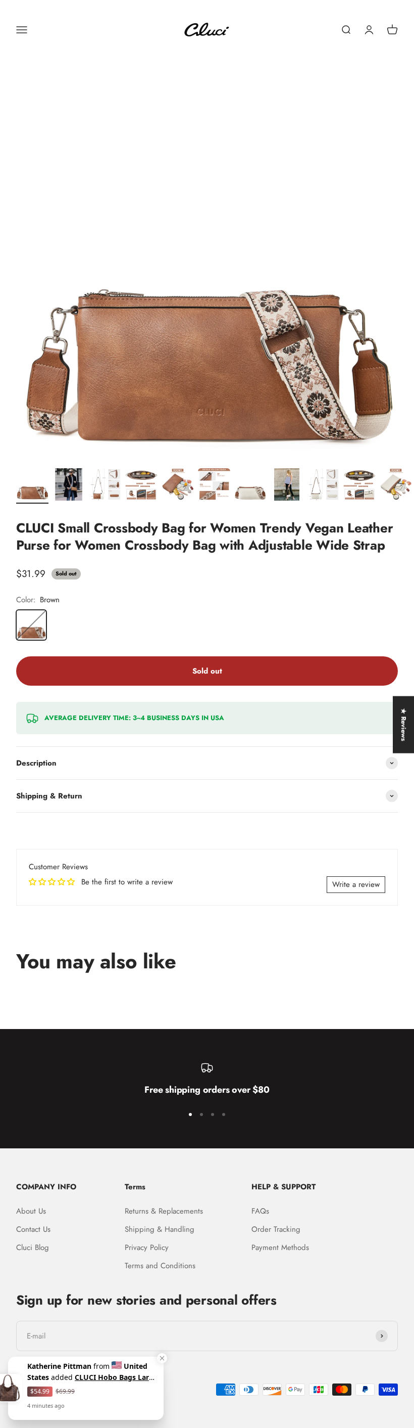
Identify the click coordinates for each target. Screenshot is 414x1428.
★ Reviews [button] (403, 724)
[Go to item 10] (359, 486)
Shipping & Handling (159, 1229)
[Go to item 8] (287, 486)
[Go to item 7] (250, 486)
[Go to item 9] (323, 486)
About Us (31, 1211)
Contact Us (33, 1229)
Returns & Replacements (164, 1211)
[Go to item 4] (141, 486)
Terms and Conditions (160, 1265)
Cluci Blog (32, 1247)
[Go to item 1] (32, 486)
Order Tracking (275, 1229)
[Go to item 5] (178, 486)
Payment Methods (280, 1247)
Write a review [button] (356, 884)
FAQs (260, 1211)
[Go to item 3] (105, 486)
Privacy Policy (147, 1247)
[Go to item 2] (69, 486)
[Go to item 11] (396, 486)
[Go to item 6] (214, 486)
